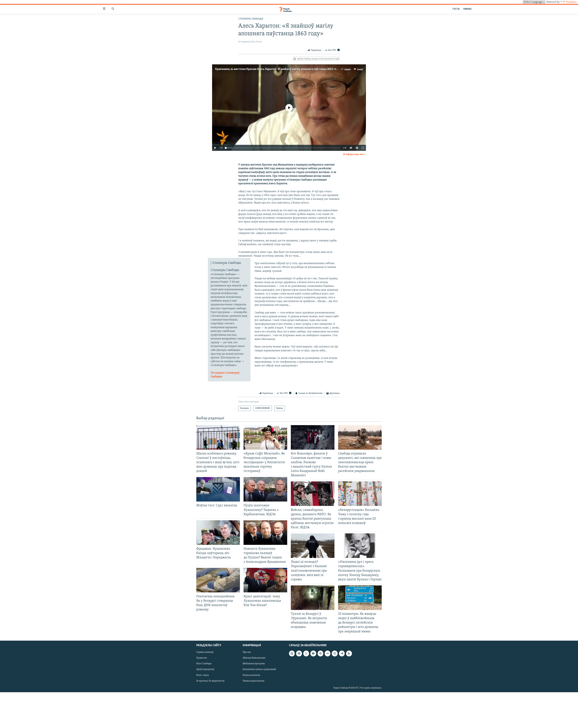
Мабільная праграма (254, 663)
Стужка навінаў (204, 652)
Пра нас (247, 652)
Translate (571, 2)
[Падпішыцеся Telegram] (342, 653)
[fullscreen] (363, 148)
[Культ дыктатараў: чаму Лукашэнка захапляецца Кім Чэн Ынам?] (265, 580)
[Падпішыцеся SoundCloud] (327, 653)
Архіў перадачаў (205, 669)
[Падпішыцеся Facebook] (299, 653)
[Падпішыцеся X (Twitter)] (306, 653)
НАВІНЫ (467, 9)
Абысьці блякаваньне (254, 658)
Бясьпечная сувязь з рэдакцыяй (259, 669)
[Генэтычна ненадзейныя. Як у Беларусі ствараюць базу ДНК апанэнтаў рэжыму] (218, 580)
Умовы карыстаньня (253, 681)
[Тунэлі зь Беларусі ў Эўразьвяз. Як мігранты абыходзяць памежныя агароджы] (312, 597)
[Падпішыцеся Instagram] (334, 653)
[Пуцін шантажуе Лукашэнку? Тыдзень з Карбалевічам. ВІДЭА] (265, 489)
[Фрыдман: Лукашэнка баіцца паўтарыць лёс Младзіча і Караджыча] (218, 532)
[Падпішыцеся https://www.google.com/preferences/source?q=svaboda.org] (292, 653)
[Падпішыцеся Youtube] (313, 653)
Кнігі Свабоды (203, 663)
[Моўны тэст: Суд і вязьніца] (218, 489)
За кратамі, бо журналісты (210, 681)
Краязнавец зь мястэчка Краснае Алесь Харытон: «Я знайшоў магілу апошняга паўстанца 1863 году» (277, 69)
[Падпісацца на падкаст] (320, 653)
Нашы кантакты (251, 675)
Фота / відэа (202, 675)
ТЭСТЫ (456, 9)
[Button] (315, 50)
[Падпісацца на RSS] (349, 653)
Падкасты (201, 658)
